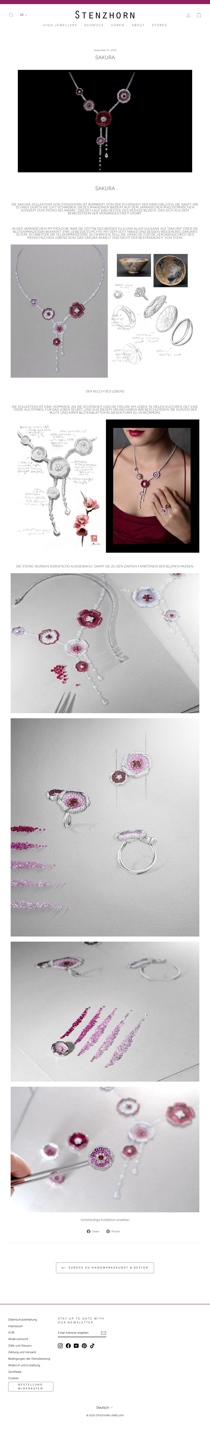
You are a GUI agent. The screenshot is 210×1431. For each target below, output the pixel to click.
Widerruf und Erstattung (24, 1365)
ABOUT (138, 25)
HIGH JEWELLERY (60, 25)
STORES (159, 25)
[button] (23, 15)
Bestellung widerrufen (30, 1386)
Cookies (13, 1378)
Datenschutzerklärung (22, 1319)
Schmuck (94, 25)
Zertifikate (15, 1372)
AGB (11, 1332)
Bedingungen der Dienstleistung (29, 1359)
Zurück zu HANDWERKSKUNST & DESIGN (108, 1267)
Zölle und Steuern (20, 1345)
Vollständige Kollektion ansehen (105, 1220)
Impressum (15, 1326)
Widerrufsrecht (18, 1339)
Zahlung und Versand (22, 1352)
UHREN (118, 25)
